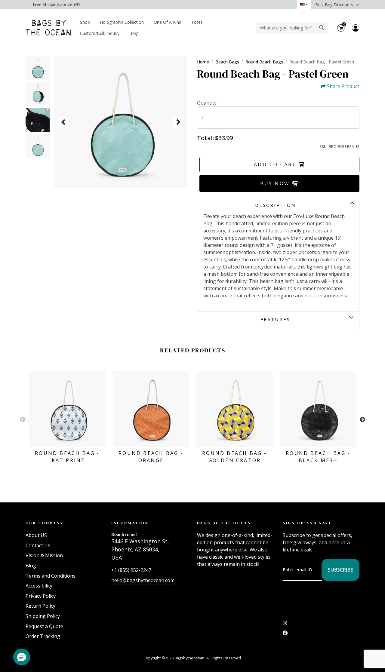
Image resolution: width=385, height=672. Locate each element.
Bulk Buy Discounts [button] (334, 5)
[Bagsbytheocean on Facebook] (285, 634)
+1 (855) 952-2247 (131, 570)
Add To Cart (276, 164)
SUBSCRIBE (340, 569)
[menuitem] (85, 22)
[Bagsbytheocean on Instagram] (285, 624)
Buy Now (276, 183)
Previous (23, 420)
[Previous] (63, 122)
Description (275, 205)
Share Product (343, 86)
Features (275, 319)
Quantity (207, 103)
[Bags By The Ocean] (48, 28)
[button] (21, 657)
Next (362, 420)
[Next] (178, 122)
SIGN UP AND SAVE (307, 523)
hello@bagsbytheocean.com (142, 580)
